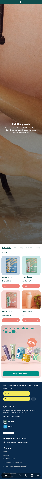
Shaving (37, 247)
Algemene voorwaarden (12, 462)
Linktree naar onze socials (17, 443)
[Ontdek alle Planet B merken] (13, 475)
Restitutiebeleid (9, 459)
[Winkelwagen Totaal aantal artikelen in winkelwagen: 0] (31, 475)
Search (6, 452)
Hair (15, 247)
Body (21, 247)
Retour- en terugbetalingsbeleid (15, 466)
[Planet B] (21, 2)
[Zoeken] (19, 475)
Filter (5, 252)
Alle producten (6, 247)
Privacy (6, 455)
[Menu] (37, 475)
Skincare (29, 247)
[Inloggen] (25, 475)
